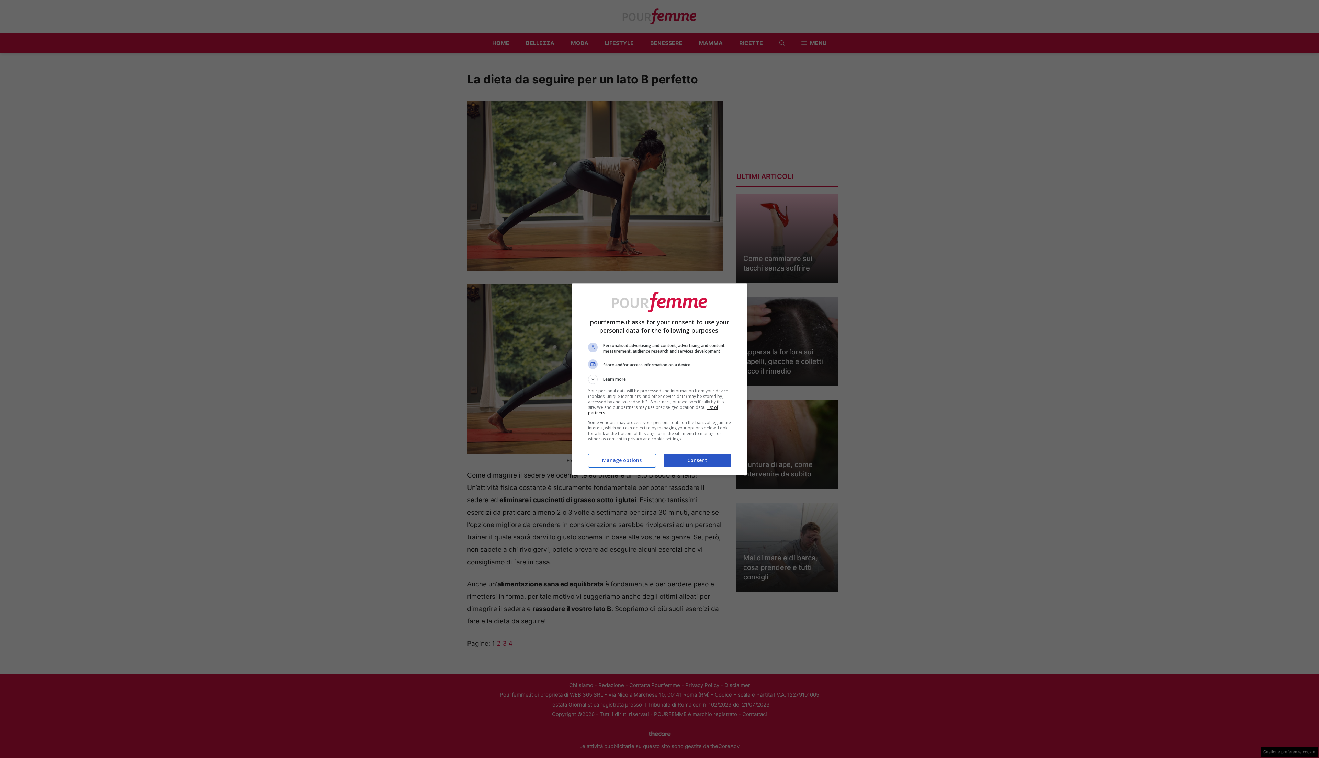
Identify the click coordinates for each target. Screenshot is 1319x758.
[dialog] (659, 379)
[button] (659, 379)
